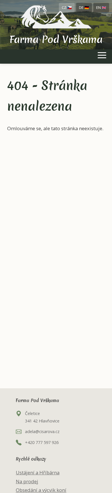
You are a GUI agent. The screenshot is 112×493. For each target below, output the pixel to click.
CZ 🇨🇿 (67, 7)
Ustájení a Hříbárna (37, 472)
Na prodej (27, 481)
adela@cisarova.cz (42, 431)
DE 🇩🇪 (84, 7)
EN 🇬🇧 (101, 7)
